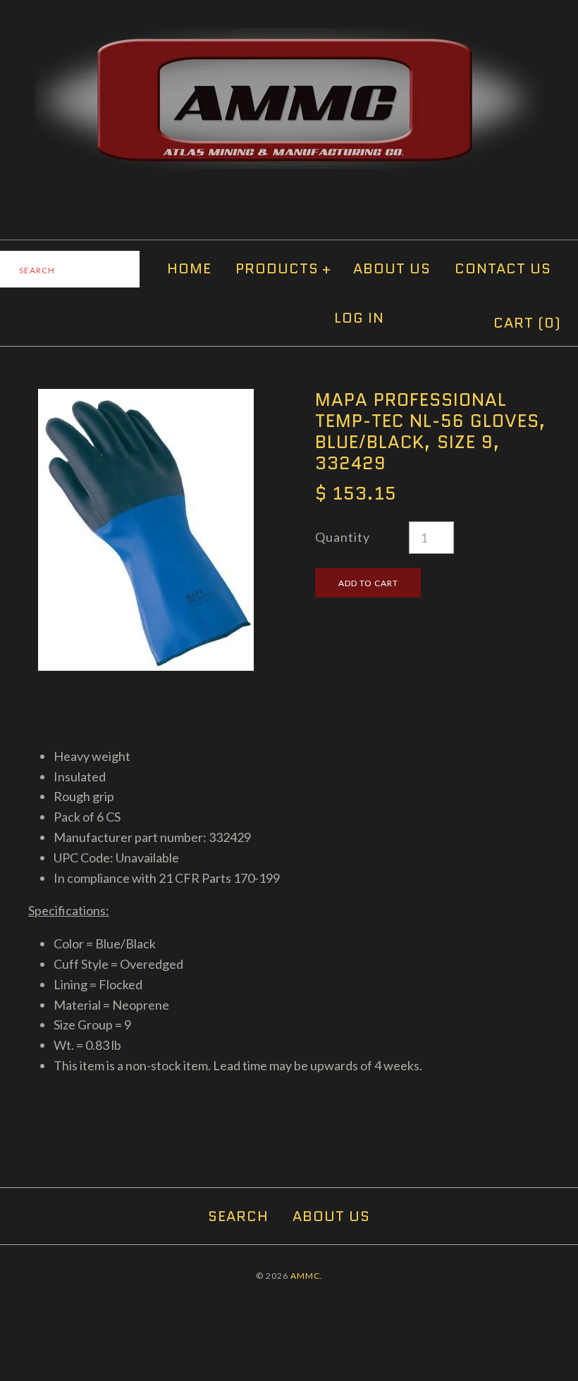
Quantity (342, 537)
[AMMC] (289, 38)
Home (189, 268)
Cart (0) (527, 323)
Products (283, 268)
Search (238, 1216)
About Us (392, 268)
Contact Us (503, 268)
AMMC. (306, 1275)
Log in (359, 318)
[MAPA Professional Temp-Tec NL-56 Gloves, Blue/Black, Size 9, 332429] (146, 399)
